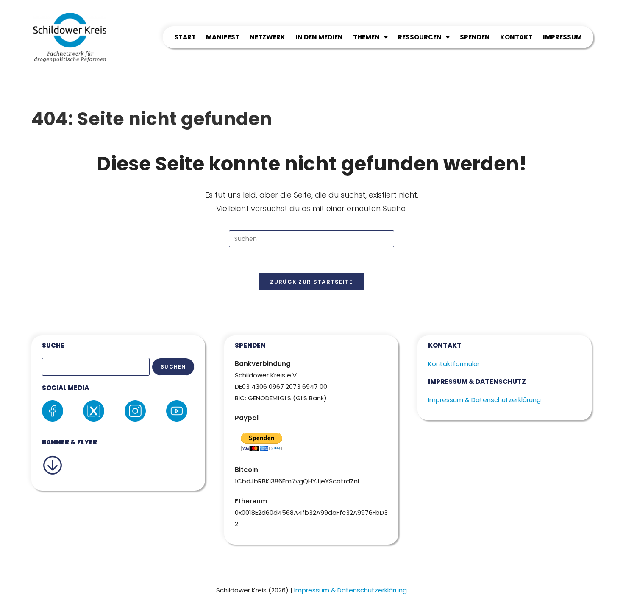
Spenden (475, 37)
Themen (366, 37)
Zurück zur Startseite (311, 282)
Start (185, 37)
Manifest (222, 37)
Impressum (562, 37)
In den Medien (319, 37)
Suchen (173, 366)
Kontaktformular (454, 363)
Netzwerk (267, 37)
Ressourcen (420, 37)
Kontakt (516, 37)
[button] (370, 37)
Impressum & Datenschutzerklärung (484, 399)
